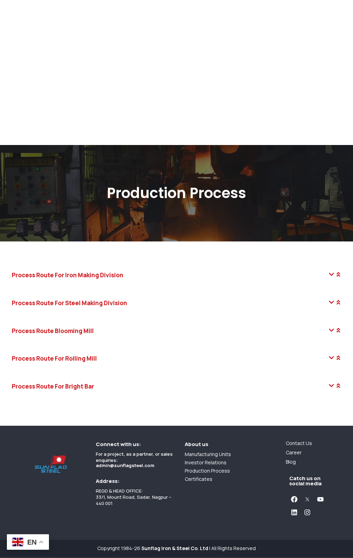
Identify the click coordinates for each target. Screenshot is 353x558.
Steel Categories (23, 59)
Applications (17, 74)
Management (18, 21)
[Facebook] (294, 499)
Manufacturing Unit (26, 89)
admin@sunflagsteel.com (125, 465)
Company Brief (20, 29)
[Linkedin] (294, 512)
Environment (17, 112)
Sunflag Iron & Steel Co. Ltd (174, 548)
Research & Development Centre (45, 97)
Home (8, 5)
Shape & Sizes (19, 67)
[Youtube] (320, 499)
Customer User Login (29, 144)
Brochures (14, 82)
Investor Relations (25, 118)
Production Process (28, 104)
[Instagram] (307, 512)
